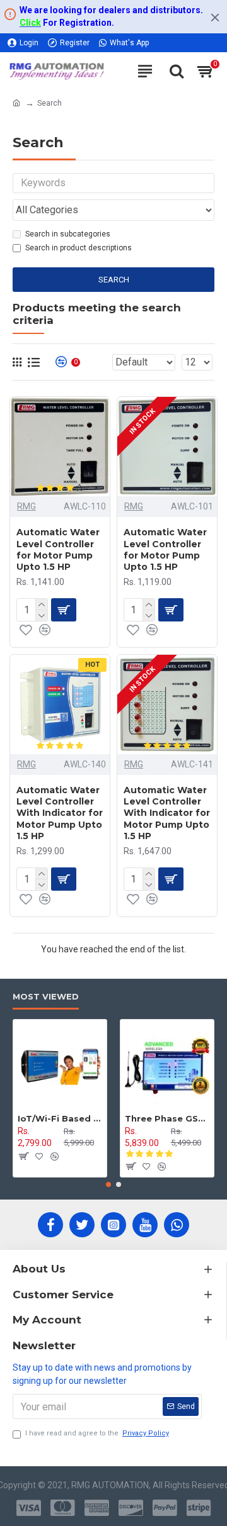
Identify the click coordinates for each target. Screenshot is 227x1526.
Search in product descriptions (78, 247)
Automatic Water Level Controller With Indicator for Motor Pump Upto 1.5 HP (59, 813)
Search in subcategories (67, 234)
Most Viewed (46, 996)
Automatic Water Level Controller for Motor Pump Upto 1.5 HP (58, 549)
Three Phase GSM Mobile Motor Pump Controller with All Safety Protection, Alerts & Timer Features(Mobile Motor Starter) (167, 1118)
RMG (26, 506)
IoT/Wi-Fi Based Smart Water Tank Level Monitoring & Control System (60, 1118)
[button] (108, 1184)
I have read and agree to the (97, 1433)
